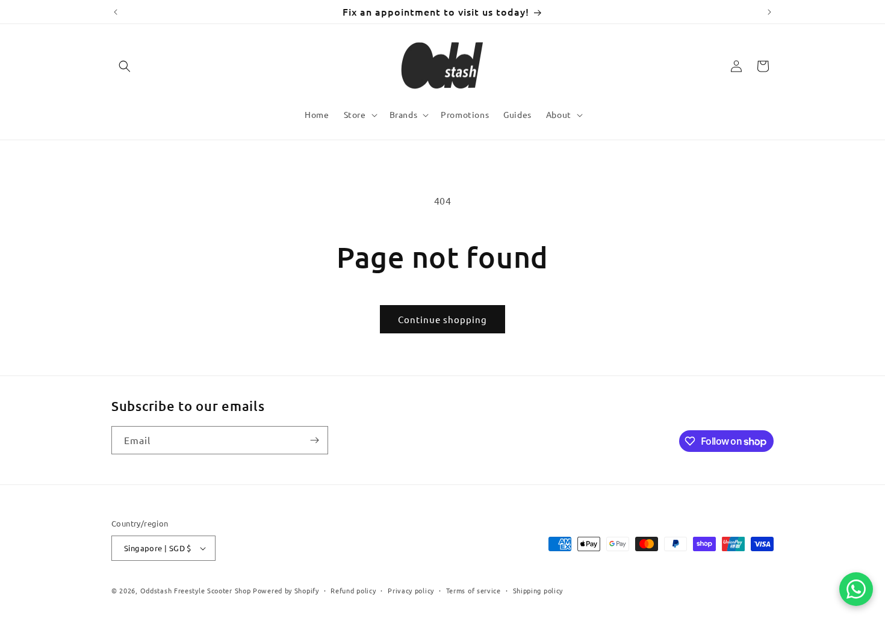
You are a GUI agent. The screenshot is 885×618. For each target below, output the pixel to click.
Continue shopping (442, 319)
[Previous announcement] (115, 12)
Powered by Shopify (286, 590)
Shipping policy (538, 590)
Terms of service (473, 590)
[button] (124, 66)
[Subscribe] (314, 440)
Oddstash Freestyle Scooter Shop (195, 590)
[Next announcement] (769, 12)
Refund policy (353, 590)
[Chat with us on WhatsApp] (856, 589)
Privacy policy (411, 590)
